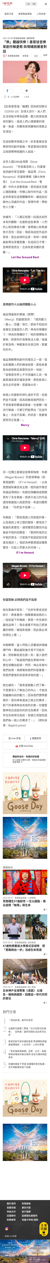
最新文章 (8, 13)
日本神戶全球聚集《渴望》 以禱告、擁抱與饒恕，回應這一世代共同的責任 (25, 994)
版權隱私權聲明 (29, 1215)
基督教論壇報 (25, 13)
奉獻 (34, 4)
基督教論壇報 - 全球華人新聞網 (7, 4)
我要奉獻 (16, 761)
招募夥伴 (11, 1215)
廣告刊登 (26, 1207)
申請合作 (11, 1211)
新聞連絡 (26, 1203)
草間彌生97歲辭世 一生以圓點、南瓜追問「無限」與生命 (24, 903)
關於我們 (11, 1203)
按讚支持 (36, 738)
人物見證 (41, 13)
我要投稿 (11, 1207)
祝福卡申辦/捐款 (30, 1219)
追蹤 (36, 55)
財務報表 (11, 1219)
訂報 (28, 4)
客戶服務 (26, 1211)
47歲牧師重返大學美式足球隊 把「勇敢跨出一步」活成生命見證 (24, 948)
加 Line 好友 (14, 738)
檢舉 (45, 55)
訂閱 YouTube (26, 745)
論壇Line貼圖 (11, 1236)
